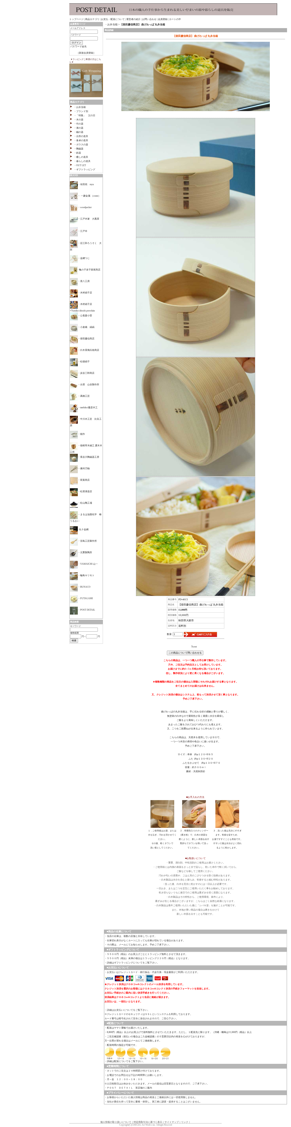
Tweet (194, 646)
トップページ (76, 19)
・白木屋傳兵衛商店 (88, 350)
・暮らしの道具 (82, 161)
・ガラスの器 (81, 144)
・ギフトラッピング (84, 169)
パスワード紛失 (78, 46)
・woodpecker (85, 207)
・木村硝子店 (85, 292)
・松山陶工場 (85, 503)
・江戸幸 (82, 231)
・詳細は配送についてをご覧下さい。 (125, 1061)
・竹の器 (78, 123)
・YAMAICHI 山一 (88, 564)
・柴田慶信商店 (86, 338)
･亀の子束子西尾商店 (89, 269)
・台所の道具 (81, 136)
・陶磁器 (78, 148)
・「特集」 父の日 (84, 115)
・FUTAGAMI (85, 598)
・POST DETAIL (86, 609)
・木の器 (78, 119)
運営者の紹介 (133, 19)
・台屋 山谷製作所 (88, 384)
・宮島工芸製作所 (87, 541)
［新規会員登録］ (86, 52)
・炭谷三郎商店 (86, 373)
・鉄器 (77, 152)
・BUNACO (84, 586)
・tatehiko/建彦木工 (88, 407)
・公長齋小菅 (85, 315)
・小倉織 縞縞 (86, 327)
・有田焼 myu (86, 184)
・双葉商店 (84, 480)
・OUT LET (80, 165)
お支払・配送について (113, 19)
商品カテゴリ (92, 19)
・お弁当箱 (80, 107)
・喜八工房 (84, 281)
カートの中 (175, 19)
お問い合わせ (149, 19)
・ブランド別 (81, 111)
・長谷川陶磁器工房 (88, 457)
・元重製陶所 (85, 552)
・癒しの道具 (81, 157)
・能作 (81, 434)
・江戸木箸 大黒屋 (88, 218)
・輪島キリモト (86, 575)
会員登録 (162, 19)
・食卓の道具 (81, 140)
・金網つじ (84, 258)
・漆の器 (78, 128)
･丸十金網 (83, 529)
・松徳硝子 (84, 361)
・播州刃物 (84, 468)
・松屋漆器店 (85, 491)
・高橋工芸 (84, 396)
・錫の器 (78, 132)
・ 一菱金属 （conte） (89, 195)
